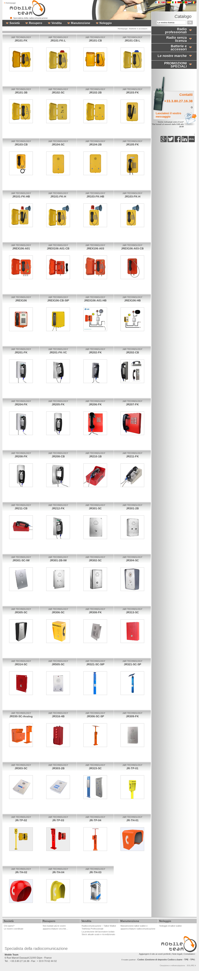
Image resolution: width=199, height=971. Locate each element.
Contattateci (189, 954)
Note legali (177, 954)
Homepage (123, 29)
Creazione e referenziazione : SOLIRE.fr (178, 965)
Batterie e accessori (138, 29)
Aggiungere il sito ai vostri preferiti (154, 954)
